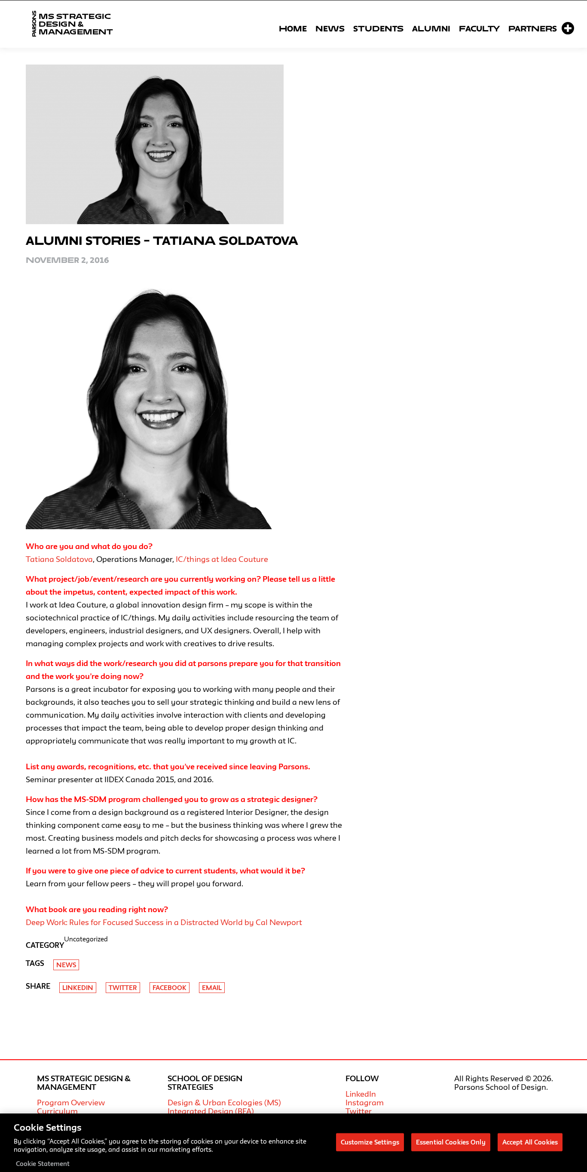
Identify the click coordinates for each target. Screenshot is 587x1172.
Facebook (169, 987)
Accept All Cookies (530, 1141)
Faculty (479, 28)
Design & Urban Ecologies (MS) (224, 1102)
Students (378, 28)
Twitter (123, 987)
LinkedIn (360, 1093)
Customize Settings (370, 1141)
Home (293, 28)
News (330, 28)
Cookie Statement (43, 1163)
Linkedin (77, 987)
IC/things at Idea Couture (222, 559)
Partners (532, 28)
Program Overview (71, 1102)
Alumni (431, 28)
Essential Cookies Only (451, 1141)
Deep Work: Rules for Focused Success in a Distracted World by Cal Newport (164, 922)
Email (212, 987)
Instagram (364, 1102)
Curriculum (57, 1111)
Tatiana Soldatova (59, 559)
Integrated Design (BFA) (211, 1111)
